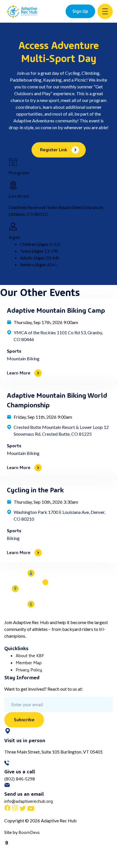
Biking (13, 538)
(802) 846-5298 (19, 778)
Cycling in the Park (35, 489)
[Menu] (105, 11)
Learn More (18, 372)
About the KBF (30, 655)
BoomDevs (29, 832)
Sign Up (80, 10)
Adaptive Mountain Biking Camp (56, 310)
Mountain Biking (23, 358)
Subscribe (24, 719)
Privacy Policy (29, 669)
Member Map (29, 662)
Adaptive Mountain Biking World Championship (57, 399)
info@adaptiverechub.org (28, 800)
